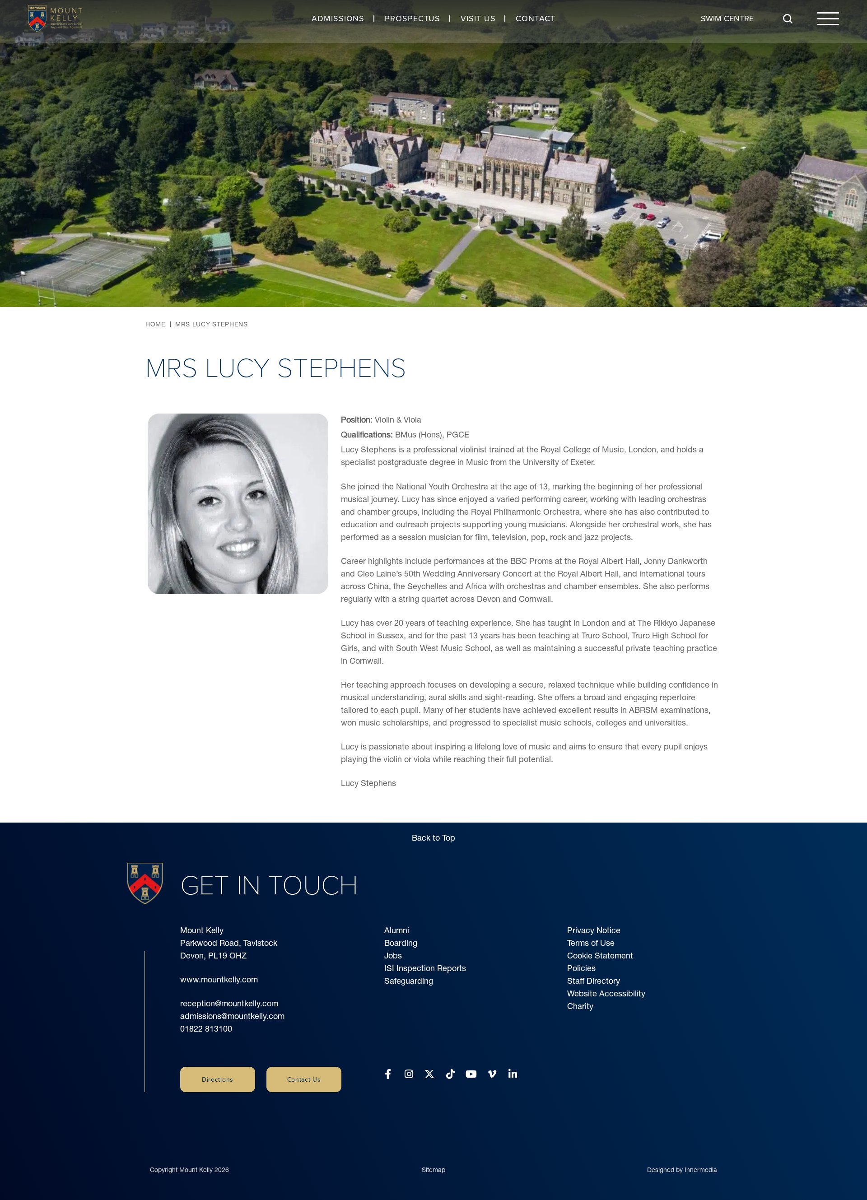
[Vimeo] (492, 1074)
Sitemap (433, 1170)
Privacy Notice (593, 930)
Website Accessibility (606, 993)
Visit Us (478, 18)
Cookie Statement (600, 955)
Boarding (400, 943)
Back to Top (433, 838)
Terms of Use (591, 943)
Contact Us (304, 1079)
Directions (217, 1079)
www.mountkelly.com (219, 979)
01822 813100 (206, 1028)
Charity (580, 1006)
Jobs (393, 955)
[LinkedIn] (512, 1074)
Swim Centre (727, 18)
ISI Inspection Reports (425, 968)
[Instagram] (409, 1074)
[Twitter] (429, 1074)
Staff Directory (593, 981)
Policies (581, 968)
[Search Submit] (787, 18)
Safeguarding (408, 981)
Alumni (396, 930)
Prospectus (412, 18)
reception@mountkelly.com (229, 1003)
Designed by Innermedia (682, 1170)
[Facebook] (388, 1074)
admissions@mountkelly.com (232, 1016)
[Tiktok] (450, 1074)
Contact (535, 18)
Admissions (338, 18)
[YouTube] (471, 1074)
